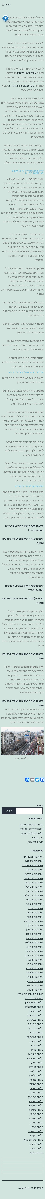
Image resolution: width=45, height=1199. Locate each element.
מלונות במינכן (36, 1088)
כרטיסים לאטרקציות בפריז (30, 994)
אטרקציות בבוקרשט (33, 878)
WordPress (24, 1188)
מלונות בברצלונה (35, 1037)
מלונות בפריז (37, 1127)
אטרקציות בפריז (35, 976)
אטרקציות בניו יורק (34, 955)
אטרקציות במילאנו (34, 942)
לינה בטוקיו (37, 837)
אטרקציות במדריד (34, 938)
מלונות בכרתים (36, 1067)
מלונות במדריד (36, 1079)
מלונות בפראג (36, 1122)
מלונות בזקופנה (35, 1054)
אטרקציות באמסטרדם (32, 865)
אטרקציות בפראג (35, 972)
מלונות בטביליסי (35, 1058)
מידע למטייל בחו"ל (34, 998)
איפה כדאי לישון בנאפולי (31, 829)
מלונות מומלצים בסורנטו (31, 824)
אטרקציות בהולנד (34, 904)
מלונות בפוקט (36, 1114)
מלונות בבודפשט (35, 1015)
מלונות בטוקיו (36, 1062)
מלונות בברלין (36, 1032)
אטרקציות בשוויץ (35, 989)
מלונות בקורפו (36, 1135)
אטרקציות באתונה (34, 869)
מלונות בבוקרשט (35, 1019)
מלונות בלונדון (36, 1071)
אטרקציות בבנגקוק (34, 882)
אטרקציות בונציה (35, 912)
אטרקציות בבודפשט (33, 874)
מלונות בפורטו (36, 1118)
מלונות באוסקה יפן (34, 1002)
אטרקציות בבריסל (34, 886)
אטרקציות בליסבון (34, 934)
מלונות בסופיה (36, 1101)
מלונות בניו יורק (35, 1097)
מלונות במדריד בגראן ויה (21, 85)
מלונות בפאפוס (35, 1109)
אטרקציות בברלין (34, 891)
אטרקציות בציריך (35, 981)
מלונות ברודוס (36, 1144)
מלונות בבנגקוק (35, 1024)
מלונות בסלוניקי (35, 1105)
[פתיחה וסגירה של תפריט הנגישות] (6, 18)
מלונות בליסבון (36, 1075)
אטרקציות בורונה (35, 917)
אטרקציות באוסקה (34, 861)
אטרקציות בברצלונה (33, 895)
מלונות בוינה (37, 1045)
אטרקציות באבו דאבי (33, 856)
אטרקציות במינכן (35, 947)
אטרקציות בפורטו (34, 968)
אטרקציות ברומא (35, 985)
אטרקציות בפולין (35, 964)
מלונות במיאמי (36, 1084)
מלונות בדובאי (36, 1041)
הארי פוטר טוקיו (35, 842)
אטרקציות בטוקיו (35, 925)
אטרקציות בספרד (34, 959)
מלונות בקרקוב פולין (33, 1139)
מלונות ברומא (36, 1148)
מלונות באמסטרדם (34, 1007)
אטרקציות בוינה (35, 908)
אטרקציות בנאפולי (34, 951)
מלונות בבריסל (36, 1028)
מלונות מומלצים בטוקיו (32, 833)
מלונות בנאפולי (36, 1092)
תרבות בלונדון (36, 1152)
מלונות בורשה (36, 1049)
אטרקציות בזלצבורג (33, 921)
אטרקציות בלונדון (34, 929)
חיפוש (40, 805)
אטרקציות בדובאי (34, 899)
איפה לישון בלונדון (26, 73)
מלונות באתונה (36, 1011)
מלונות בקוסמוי (35, 1131)
